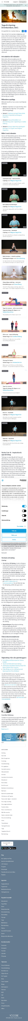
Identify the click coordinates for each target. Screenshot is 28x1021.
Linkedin (3, 953)
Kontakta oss (4, 970)
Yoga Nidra (4, 903)
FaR (2, 995)
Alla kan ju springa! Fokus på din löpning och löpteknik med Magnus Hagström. (14, 115)
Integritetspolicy (5, 1005)
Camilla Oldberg (15, 31)
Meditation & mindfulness (7, 788)
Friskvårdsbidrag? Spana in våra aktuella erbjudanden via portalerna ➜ (13, 5)
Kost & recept (4, 785)
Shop (2, 978)
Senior (3, 933)
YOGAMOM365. (5, 699)
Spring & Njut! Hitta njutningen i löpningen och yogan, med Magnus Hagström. (14, 128)
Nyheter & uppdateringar (7, 793)
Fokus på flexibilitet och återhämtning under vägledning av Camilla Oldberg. (14, 121)
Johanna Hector (17, 362)
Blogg (2, 984)
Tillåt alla (14, 530)
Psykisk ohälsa (4, 807)
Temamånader (4, 823)
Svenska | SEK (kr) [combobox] (6, 843)
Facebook (3, 945)
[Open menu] (2, 1)
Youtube (3, 950)
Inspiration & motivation (7, 777)
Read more (4, 729)
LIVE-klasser (4, 864)
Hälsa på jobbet (5, 771)
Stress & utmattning (6, 817)
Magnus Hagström (15, 180)
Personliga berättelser (6, 804)
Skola (2, 997)
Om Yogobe (4, 976)
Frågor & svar (4, 973)
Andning (3, 753)
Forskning (3, 761)
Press (2, 1003)
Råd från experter (5, 812)
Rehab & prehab (5, 909)
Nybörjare (3, 790)
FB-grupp (3, 956)
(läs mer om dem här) (10, 685)
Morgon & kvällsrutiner (7, 936)
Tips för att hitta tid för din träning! (12, 664)
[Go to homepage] (6, 2)
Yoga (2, 828)
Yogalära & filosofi (5, 831)
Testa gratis (22, 1)
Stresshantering (5, 912)
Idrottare (3, 774)
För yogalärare (4, 766)
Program (3, 866)
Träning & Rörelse (5, 826)
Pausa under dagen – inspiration (9, 799)
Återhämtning (4, 834)
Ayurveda (3, 755)
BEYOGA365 (20, 697)
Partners (3, 989)
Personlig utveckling (6, 801)
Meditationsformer (6, 889)
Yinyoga (3, 917)
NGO (2, 992)
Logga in (15, 1)
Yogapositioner (5, 884)
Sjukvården (4, 1000)
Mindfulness (4, 922)
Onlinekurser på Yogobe (7, 796)
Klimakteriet (4, 780)
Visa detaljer (20, 526)
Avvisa (14, 539)
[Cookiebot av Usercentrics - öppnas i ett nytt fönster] (20, 480)
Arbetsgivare (4, 987)
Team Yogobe (4, 981)
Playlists (3, 874)
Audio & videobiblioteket (7, 861)
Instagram (3, 948)
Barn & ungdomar (5, 758)
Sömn (2, 820)
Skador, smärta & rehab (6, 815)
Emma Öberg (18, 284)
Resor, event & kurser (6, 809)
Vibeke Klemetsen (8, 312)
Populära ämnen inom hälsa (8, 872)
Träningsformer (5, 892)
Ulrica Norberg (21, 258)
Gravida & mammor (5, 769)
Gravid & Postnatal (6, 930)
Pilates (3, 928)
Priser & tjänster (5, 965)
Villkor (2, 1008)
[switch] (24, 511)
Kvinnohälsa (4, 782)
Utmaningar (4, 869)
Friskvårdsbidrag (5, 763)
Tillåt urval (14, 535)
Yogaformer (4, 886)
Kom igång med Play (6, 858)
